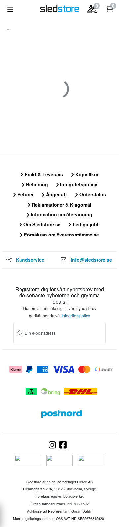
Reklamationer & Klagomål (60, 204)
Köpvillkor (86, 174)
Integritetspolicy (78, 184)
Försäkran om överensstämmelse (61, 234)
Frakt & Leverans (43, 174)
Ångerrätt (56, 194)
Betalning (36, 184)
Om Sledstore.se (41, 224)
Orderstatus (92, 194)
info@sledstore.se (91, 259)
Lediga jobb (85, 224)
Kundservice (30, 259)
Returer (25, 194)
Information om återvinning (60, 214)
